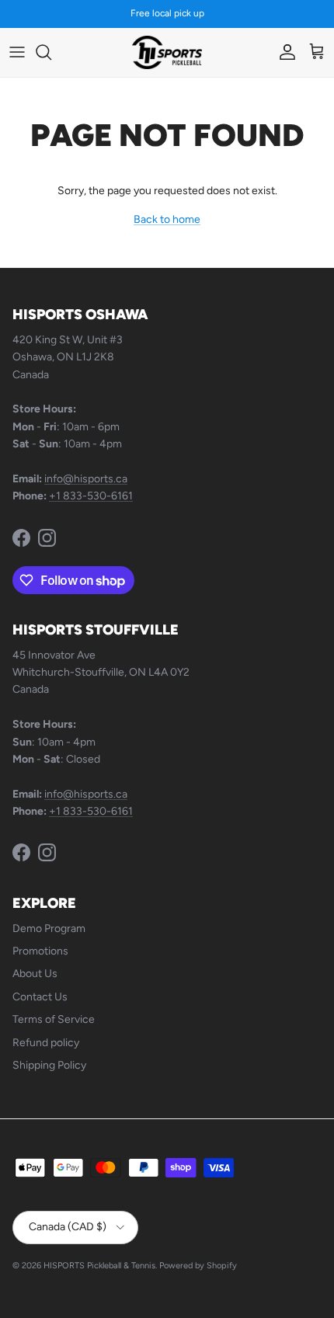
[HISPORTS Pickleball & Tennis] (167, 52)
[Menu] (17, 52)
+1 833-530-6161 (91, 496)
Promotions (40, 951)
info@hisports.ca (85, 478)
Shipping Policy (49, 1065)
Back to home (167, 219)
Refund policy (45, 1042)
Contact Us (40, 996)
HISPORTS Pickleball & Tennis (99, 1266)
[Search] (51, 52)
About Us (34, 973)
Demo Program (48, 928)
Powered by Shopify (198, 1266)
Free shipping (126, 19)
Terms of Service (53, 1019)
